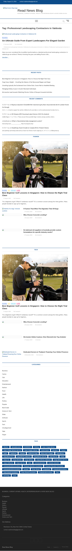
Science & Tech (6, 411)
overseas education (54, 463)
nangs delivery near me (60, 460)
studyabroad (46, 469)
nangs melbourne (8, 463)
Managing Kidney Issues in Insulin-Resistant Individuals (19, 89)
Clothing (36, 447)
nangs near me (20, 463)
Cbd (3, 377)
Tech (3, 424)
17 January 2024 (28, 339)
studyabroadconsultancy (60, 469)
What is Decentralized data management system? (27, 121)
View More (8, 58)
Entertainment (6, 384)
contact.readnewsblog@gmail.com (28, 1)
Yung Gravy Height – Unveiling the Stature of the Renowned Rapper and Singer (26, 82)
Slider (18, 190)
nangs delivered (17, 460)
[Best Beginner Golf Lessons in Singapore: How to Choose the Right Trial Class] (36, 164)
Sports (4, 421)
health (5, 453)
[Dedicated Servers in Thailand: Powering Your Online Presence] (12, 354)
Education (5, 381)
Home (48, 547)
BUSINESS (27, 447)
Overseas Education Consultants (54, 466)
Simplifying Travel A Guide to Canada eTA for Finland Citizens (30, 128)
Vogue (4, 434)
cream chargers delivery (30, 450)
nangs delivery (29, 460)
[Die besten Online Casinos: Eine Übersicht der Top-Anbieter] (12, 343)
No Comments (18, 44)
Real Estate (5, 407)
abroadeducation (16, 447)
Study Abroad (36, 469)
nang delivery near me (40, 456)
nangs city (6, 460)
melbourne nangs (33, 453)
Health (4, 394)
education (55, 450)
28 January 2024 (28, 217)
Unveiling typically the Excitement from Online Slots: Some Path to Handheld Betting (28, 85)
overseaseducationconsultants (12, 469)
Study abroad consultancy (11, 472)
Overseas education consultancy (33, 466)
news (29, 463)
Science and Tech (7, 517)
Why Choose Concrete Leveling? (35, 215)
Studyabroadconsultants (45, 472)
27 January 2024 (28, 235)
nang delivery (60, 453)
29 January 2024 (28, 211)
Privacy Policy (65, 546)
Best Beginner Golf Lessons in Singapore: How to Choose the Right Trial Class (26, 79)
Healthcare (13, 453)
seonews (26, 469)
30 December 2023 (28, 354)
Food (3, 391)
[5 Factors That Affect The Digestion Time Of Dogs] (12, 210)
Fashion (4, 387)
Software (5, 418)
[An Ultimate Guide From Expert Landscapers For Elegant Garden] (36, 34)
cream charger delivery (48, 447)
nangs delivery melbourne (43, 460)
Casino (4, 374)
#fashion (6, 447)
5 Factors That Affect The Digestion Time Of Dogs (41, 209)
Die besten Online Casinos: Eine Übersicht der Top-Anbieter (44, 337)
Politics (4, 401)
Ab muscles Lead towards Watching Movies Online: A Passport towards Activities (27, 92)
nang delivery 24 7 (9, 456)
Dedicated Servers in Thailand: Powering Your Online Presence (45, 352)
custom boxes (45, 450)
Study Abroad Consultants (28, 472)
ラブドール (5, 104)
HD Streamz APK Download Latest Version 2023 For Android (30, 114)
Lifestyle (22, 453)
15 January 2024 (7, 44)
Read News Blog (30, 10)
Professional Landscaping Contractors (13, 47)
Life (9, 190)
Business (5, 37)
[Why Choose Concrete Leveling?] (12, 221)
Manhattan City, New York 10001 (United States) (17, 527)
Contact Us (56, 547)
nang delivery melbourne (23, 456)
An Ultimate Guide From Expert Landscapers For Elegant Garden (33, 40)
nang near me (53, 456)
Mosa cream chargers (47, 453)
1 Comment (37, 339)
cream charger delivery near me (12, 450)
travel (14, 475)
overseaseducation (40, 463)
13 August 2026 (7, 198)
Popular (13, 190)
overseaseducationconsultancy (12, 466)
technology (6, 475)
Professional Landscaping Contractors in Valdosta (36, 47)
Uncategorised (6, 428)
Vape (3, 431)
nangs (62, 456)
